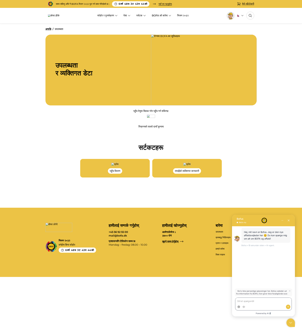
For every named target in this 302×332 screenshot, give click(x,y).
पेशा (125, 15)
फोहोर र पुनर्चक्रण (105, 15)
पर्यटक (139, 15)
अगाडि (48, 29)
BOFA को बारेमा (160, 15)
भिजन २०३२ (183, 15)
